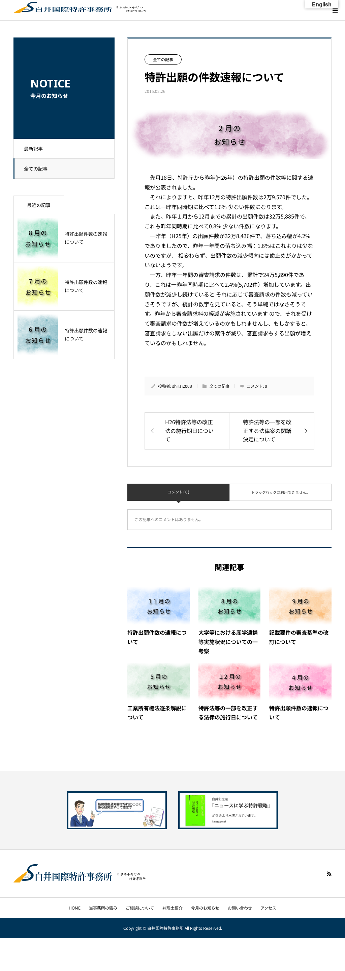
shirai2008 (182, 386)
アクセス (268, 908)
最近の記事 (39, 205)
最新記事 (33, 148)
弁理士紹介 (172, 908)
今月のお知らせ (205, 908)
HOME (75, 908)
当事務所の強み (103, 908)
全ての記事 (36, 168)
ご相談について (140, 908)
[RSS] (329, 873)
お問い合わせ (240, 908)
